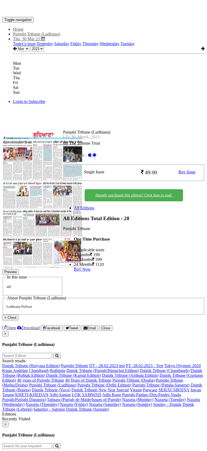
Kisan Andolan (15, 370)
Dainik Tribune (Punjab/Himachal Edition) (102, 370)
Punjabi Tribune (74, 365)
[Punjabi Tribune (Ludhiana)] (103, 9)
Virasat (136, 390)
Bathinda (57, 370)
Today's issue (24, 43)
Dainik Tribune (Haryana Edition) (31, 365)
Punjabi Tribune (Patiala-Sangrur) (160, 385)
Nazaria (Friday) (74, 404)
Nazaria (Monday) (137, 399)
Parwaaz (150, 390)
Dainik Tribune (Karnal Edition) (73, 375)
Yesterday (44, 43)
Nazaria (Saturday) (105, 404)
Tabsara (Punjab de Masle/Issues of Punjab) (84, 399)
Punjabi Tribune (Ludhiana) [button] (36, 34)
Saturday (61, 43)
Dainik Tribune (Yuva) (51, 390)
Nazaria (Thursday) (42, 404)
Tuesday (127, 43)
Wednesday (109, 43)
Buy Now (82, 269)
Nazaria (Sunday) (137, 404)
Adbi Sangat (60, 394)
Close (105, 328)
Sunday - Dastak (167, 404)
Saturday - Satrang (49, 409)
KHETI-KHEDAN (32, 394)
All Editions (84, 208)
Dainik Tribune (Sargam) (87, 409)
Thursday (90, 43)
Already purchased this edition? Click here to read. (133, 195)
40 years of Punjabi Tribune (40, 380)
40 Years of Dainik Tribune (88, 380)
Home (18, 29)
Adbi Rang (111, 394)
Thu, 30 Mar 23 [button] (27, 39)
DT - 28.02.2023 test (107, 365)
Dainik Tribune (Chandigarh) (164, 370)
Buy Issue (186, 172)
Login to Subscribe (29, 101)
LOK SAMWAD (86, 394)
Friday (75, 43)
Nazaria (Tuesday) (170, 399)
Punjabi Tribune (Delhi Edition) (104, 385)
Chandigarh (39, 370)
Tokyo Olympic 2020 (182, 365)
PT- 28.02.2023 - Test (144, 365)
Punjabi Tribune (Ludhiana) (52, 385)
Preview (10, 272)
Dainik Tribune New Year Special (100, 390)
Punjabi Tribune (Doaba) (133, 380)
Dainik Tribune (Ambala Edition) (130, 375)
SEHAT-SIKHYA (173, 390)
